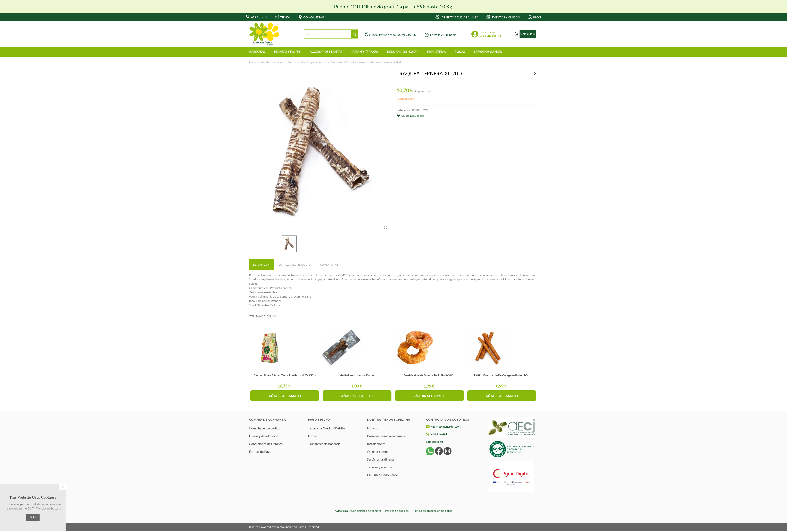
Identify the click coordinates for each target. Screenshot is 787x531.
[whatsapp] (430, 450)
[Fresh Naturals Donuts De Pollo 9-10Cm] (429, 347)
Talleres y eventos (379, 467)
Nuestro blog (434, 441)
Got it (33, 517)
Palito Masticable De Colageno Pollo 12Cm (501, 375)
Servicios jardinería (380, 459)
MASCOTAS (257, 51)
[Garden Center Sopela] (264, 34)
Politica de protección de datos (432, 510)
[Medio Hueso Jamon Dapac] (357, 347)
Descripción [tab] (261, 265)
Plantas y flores (287, 51)
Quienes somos (377, 451)
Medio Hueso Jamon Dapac (357, 375)
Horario (372, 428)
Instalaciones (376, 444)
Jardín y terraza (364, 51)
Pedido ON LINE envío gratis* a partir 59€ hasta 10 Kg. (393, 6)
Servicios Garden (488, 51)
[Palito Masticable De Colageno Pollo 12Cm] (501, 347)
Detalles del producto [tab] (295, 265)
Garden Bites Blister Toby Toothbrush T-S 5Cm (285, 375)
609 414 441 (439, 434)
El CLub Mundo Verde (382, 475)
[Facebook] (439, 450)
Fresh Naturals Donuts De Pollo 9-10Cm (429, 375)
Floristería (436, 51)
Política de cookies (397, 510)
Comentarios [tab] (329, 265)
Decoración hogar (402, 51)
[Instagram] (448, 450)
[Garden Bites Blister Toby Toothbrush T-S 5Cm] (284, 347)
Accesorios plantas (326, 51)
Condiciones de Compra (266, 444)
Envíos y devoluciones (264, 436)
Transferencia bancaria (324, 444)
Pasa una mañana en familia (386, 436)
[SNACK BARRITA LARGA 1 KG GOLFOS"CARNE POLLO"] (535, 74)
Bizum (312, 436)
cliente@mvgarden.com (446, 426)
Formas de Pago (260, 451)
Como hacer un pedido (264, 428)
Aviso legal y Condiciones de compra (358, 510)
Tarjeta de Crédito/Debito (326, 428)
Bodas (460, 51)
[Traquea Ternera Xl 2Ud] (385, 227)
